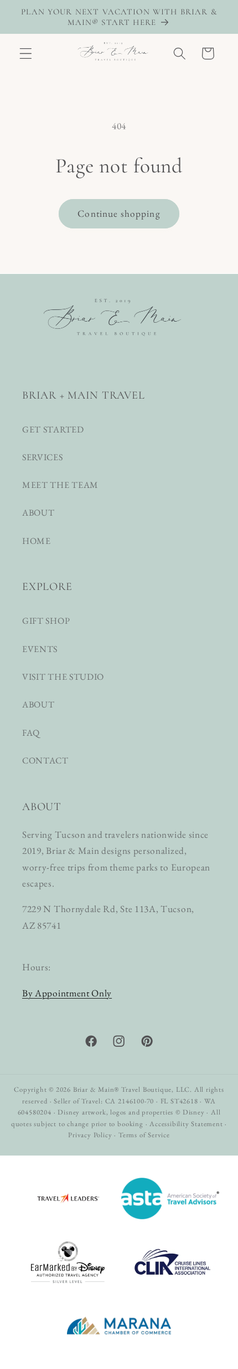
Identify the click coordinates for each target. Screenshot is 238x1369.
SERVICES (42, 457)
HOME (36, 541)
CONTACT (45, 760)
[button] (26, 53)
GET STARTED (53, 429)
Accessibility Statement (186, 1123)
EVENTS (40, 649)
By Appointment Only (67, 993)
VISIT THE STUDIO (63, 677)
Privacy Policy (90, 1134)
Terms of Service (144, 1134)
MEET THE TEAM (60, 485)
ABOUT (38, 512)
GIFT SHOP (46, 621)
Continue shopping (119, 213)
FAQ (31, 733)
